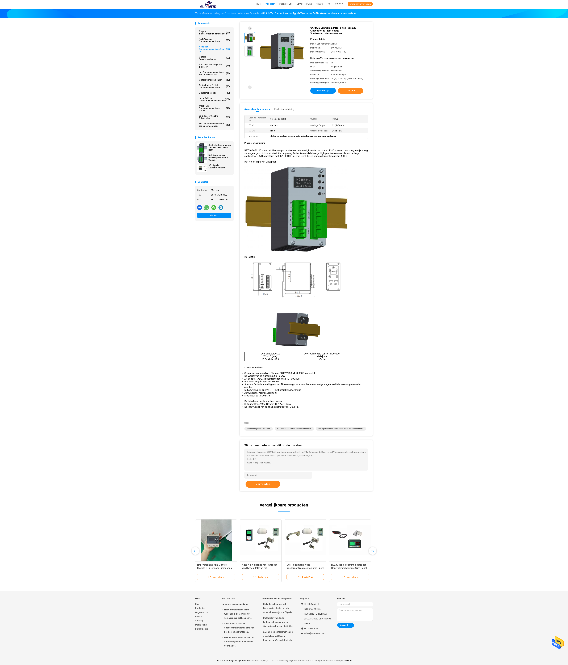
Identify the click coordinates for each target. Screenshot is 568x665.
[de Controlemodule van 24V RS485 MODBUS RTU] (202, 148)
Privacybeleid (201, 629)
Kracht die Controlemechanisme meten (214, 108)
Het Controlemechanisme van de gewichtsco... (214, 124)
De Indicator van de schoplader (214, 117)
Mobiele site (201, 625)
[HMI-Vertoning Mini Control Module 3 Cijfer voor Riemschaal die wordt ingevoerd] (216, 540)
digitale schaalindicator (214, 80)
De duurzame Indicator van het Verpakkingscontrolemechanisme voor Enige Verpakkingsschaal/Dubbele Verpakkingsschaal (239, 642)
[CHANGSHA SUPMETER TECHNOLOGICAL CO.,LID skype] (220, 207)
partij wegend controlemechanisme (214, 40)
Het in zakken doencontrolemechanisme (214, 99)
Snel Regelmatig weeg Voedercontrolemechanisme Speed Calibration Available (305, 568)
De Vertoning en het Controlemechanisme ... (214, 86)
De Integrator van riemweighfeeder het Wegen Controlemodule (218, 157)
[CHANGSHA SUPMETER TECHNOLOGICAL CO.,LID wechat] (213, 207)
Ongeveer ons (201, 612)
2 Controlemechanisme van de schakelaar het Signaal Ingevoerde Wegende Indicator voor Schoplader (278, 636)
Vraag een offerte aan (360, 4)
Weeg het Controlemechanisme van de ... (214, 49)
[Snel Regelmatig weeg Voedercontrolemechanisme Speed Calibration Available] (305, 540)
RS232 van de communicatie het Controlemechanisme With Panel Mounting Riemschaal (349, 568)
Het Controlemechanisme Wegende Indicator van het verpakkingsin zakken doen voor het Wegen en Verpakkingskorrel (237, 614)
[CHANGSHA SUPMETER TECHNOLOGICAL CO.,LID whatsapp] (206, 207)
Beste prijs (323, 90)
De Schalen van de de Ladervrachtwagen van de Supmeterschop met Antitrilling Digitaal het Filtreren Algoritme (278, 622)
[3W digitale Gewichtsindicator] (202, 168)
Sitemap (199, 620)
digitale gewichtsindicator (214, 58)
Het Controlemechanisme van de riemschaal (214, 73)
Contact (214, 215)
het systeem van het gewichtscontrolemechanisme (340, 429)
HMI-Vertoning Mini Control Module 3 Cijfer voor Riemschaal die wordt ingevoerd (214, 568)
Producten (200, 608)
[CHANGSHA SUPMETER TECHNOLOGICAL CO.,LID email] (199, 207)
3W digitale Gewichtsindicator (217, 166)
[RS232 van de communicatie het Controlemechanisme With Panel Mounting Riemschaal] (350, 540)
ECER (349, 660)
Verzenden (263, 484)
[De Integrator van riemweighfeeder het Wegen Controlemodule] (202, 158)
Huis (197, 604)
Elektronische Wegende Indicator (214, 65)
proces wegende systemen (258, 429)
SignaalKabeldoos (214, 93)
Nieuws (198, 616)
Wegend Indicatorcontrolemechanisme (214, 32)
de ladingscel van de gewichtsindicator (294, 429)
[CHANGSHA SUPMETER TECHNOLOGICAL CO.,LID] (208, 4)
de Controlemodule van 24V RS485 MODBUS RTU (219, 147)
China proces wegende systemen (232, 660)
